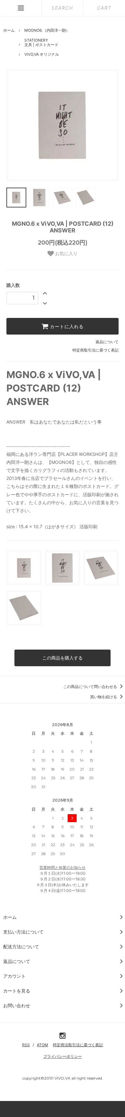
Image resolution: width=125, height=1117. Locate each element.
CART (104, 8)
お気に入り (66, 253)
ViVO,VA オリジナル (41, 54)
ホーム (9, 30)
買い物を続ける (104, 696)
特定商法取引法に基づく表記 (78, 1044)
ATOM (42, 1044)
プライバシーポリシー (62, 1056)
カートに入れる (66, 326)
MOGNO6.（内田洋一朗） (47, 30)
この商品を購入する (62, 657)
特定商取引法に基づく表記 (95, 350)
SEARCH (62, 8)
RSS (26, 1044)
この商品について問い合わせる (90, 686)
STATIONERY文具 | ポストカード (41, 42)
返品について (107, 341)
